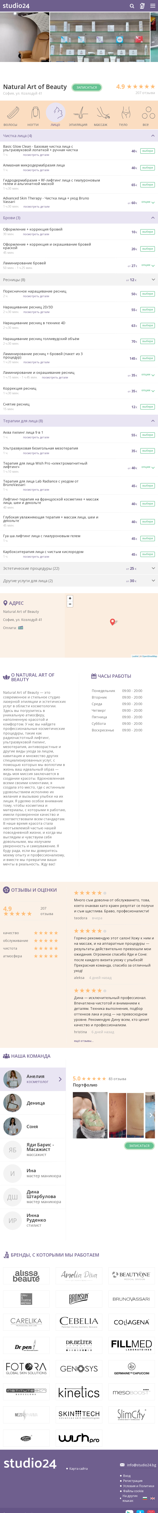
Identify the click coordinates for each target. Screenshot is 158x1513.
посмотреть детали (36, 155)
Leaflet (135, 656)
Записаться (87, 87)
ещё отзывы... (84, 1041)
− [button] (70, 604)
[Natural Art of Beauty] (145, 1498)
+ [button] (70, 598)
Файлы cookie (133, 1491)
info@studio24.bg (141, 1465)
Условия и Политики (138, 1486)
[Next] (150, 1115)
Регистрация (132, 1481)
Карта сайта (78, 1468)
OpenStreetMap (149, 656)
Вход (127, 1476)
